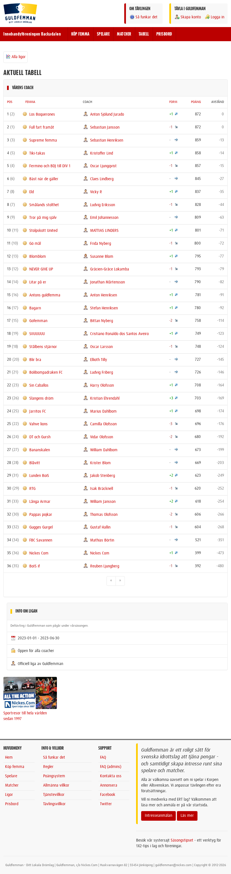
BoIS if (34, 566)
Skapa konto (191, 17)
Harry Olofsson (102, 386)
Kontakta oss (110, 776)
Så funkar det (146, 17)
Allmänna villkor (56, 785)
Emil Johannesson (104, 218)
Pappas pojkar (40, 514)
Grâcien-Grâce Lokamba (109, 269)
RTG (32, 489)
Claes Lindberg (102, 179)
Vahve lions (38, 424)
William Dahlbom (103, 450)
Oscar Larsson (101, 347)
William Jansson (102, 502)
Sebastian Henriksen (106, 140)
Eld (31, 192)
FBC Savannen (40, 540)
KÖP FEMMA (80, 34)
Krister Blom (100, 463)
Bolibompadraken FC (46, 373)
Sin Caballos (38, 386)
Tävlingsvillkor (54, 804)
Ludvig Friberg (101, 373)
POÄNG (196, 102)
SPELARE (103, 34)
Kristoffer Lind (101, 153)
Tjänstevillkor (54, 795)
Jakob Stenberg (102, 476)
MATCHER (124, 34)
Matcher (12, 785)
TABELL (144, 34)
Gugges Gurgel (41, 527)
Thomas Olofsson (103, 514)
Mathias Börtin (102, 540)
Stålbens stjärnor (43, 347)
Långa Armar (39, 502)
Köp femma (14, 767)
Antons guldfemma (44, 295)
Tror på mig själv (43, 218)
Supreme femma (43, 140)
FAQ (103, 757)
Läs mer (187, 816)
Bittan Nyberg (101, 321)
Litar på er (37, 282)
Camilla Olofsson (103, 424)
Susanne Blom (101, 256)
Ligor (9, 795)
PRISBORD (164, 34)
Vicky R (96, 192)
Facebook (107, 795)
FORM (173, 102)
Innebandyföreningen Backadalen (32, 34)
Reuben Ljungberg (104, 566)
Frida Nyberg (100, 244)
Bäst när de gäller (43, 179)
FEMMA (30, 102)
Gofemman (38, 321)
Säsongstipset (182, 840)
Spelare (11, 776)
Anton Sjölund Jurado (107, 114)
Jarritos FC (37, 411)
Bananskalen (39, 450)
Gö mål (35, 244)
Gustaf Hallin (100, 527)
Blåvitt (34, 463)
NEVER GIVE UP (41, 269)
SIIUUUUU (37, 334)
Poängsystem (54, 776)
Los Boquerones (42, 114)
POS (9, 102)
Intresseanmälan (158, 816)
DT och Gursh (39, 437)
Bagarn (35, 308)
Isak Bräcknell (101, 489)
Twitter (106, 804)
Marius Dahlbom (103, 411)
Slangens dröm (41, 398)
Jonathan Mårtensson (107, 282)
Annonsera (108, 785)
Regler (48, 767)
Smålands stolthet (44, 205)
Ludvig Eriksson (102, 205)
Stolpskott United (43, 231)
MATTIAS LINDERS (104, 231)
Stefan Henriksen (104, 308)
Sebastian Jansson (104, 127)
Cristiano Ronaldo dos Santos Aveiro (119, 334)
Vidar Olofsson (101, 437)
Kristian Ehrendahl (104, 398)
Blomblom (37, 256)
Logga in (217, 17)
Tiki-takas (37, 153)
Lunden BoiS (39, 476)
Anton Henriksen (103, 295)
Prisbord (11, 804)
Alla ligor (19, 57)
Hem (9, 757)
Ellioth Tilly (98, 360)
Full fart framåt (41, 127)
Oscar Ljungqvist (103, 166)
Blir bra (35, 360)
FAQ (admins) (110, 767)
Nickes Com (38, 553)
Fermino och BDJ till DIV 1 (49, 166)
